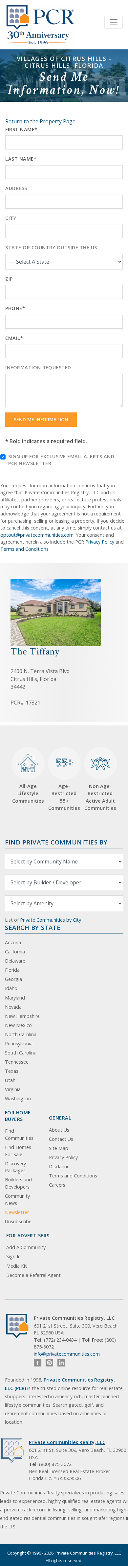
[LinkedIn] (61, 1362)
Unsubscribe (18, 1221)
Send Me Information (41, 419)
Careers (57, 1185)
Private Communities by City (50, 920)
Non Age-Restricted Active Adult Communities (100, 797)
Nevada (13, 1007)
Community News (17, 1199)
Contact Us (61, 1139)
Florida (12, 970)
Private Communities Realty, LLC (67, 1442)
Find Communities (19, 1134)
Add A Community (26, 1247)
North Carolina (20, 1034)
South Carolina (20, 1053)
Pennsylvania (18, 1043)
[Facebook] (37, 1362)
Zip (9, 279)
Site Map (58, 1148)
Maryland (15, 998)
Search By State (32, 927)
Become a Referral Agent (33, 1275)
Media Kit (16, 1266)
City (10, 218)
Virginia (13, 1089)
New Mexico (18, 1025)
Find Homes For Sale (18, 1150)
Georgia (13, 979)
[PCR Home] (20, 1326)
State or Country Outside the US (51, 247)
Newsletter (17, 1212)
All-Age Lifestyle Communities (28, 793)
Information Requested (38, 367)
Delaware (15, 961)
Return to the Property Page (40, 121)
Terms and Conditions (24, 549)
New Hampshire (22, 1016)
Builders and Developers (18, 1183)
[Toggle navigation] (113, 22)
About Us (59, 1130)
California (15, 951)
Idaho (11, 988)
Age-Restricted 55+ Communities (64, 783)
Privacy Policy (99, 542)
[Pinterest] (49, 1362)
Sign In (13, 1256)
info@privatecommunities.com (67, 1354)
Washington (18, 1098)
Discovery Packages (15, 1167)
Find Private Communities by (56, 842)
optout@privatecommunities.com (37, 535)
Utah (10, 1080)
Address (16, 188)
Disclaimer (60, 1166)
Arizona (13, 942)
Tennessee (17, 1062)
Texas (11, 1071)
